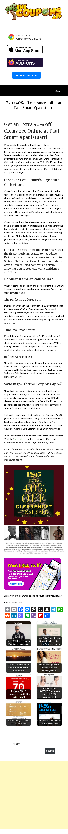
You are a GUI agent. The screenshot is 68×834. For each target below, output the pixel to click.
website (19, 439)
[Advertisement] (34, 795)
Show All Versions (26, 75)
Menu (57, 90)
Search (17, 744)
